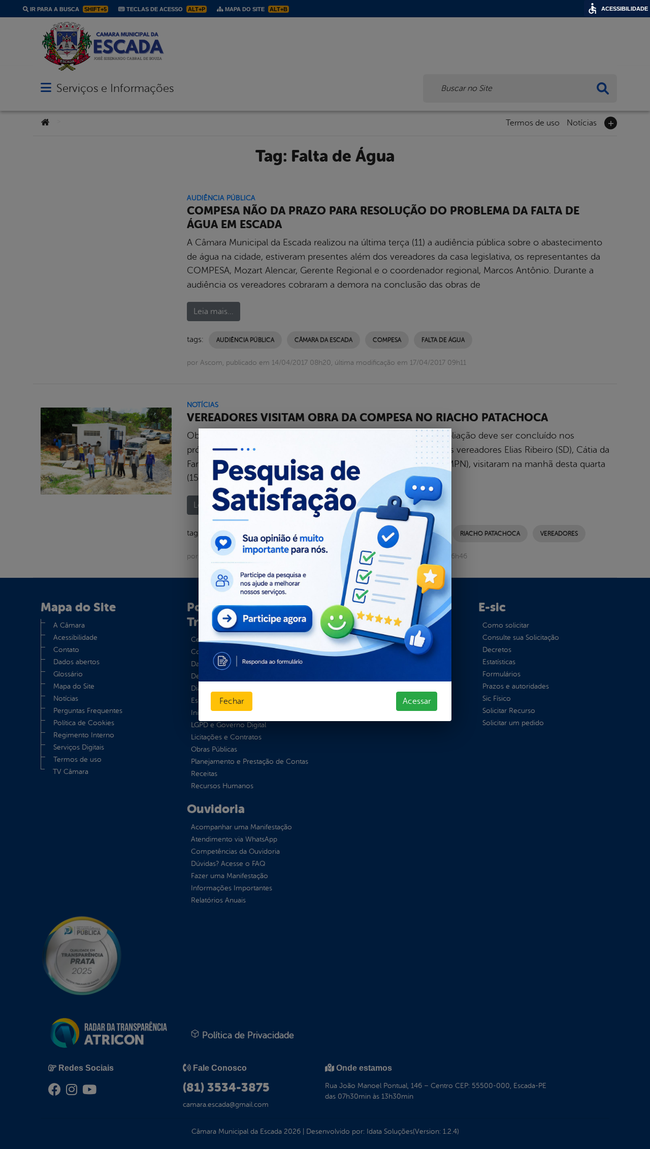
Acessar (417, 701)
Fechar (231, 701)
